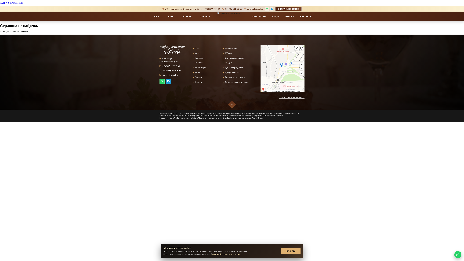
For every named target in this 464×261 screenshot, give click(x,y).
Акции (276, 16)
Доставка (187, 16)
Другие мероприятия (234, 58)
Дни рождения (232, 72)
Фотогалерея (259, 16)
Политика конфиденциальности (291, 97)
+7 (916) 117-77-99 (211, 9)
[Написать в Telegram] (168, 81)
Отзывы (289, 16)
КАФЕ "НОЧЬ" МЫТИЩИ (11, 3)
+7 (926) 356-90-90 (233, 9)
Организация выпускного (236, 82)
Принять (290, 251)
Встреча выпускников (235, 77)
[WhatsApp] (267, 9)
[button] (232, 104)
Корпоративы (231, 48)
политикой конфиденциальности (226, 254)
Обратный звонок (288, 9)
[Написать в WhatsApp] (162, 81)
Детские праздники (234, 67)
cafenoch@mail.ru (255, 9)
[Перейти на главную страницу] (172, 49)
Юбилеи (228, 53)
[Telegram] (271, 9)
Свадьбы (229, 63)
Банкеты (205, 16)
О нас (157, 16)
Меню (171, 16)
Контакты (306, 16)
